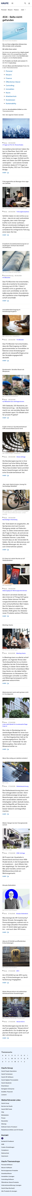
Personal (9, 71)
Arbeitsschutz (11, 96)
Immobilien (10, 89)
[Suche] (25, 3)
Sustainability (11, 103)
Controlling (10, 85)
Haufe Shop (12, 63)
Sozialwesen (10, 100)
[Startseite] (5, 3)
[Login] (29, 3)
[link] (3, 10)
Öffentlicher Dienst (13, 82)
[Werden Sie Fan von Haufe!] (2, 1138)
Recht (8, 93)
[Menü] (12, 3)
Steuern (9, 75)
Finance (9, 78)
